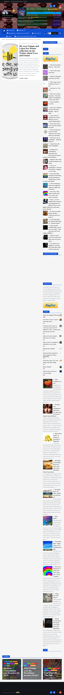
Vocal (9, 665)
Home (3, 39)
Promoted (9, 663)
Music (15, 661)
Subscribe (55, 33)
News (18, 661)
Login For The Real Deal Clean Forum (26, 36)
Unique (49, 667)
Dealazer (7, 678)
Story (30, 43)
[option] (11, 670)
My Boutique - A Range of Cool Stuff (18, 33)
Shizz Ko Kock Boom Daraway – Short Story (31, 673)
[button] (59, 657)
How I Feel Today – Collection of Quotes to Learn (11, 672)
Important (21, 30)
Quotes (17, 663)
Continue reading (23, 78)
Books (5, 661)
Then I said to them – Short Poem (51, 673)
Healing (23, 43)
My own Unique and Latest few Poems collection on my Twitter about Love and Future (23, 39)
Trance (5, 665)
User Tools (37, 33)
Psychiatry (26, 667)
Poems (27, 43)
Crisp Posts (11, 30)
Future (20, 43)
